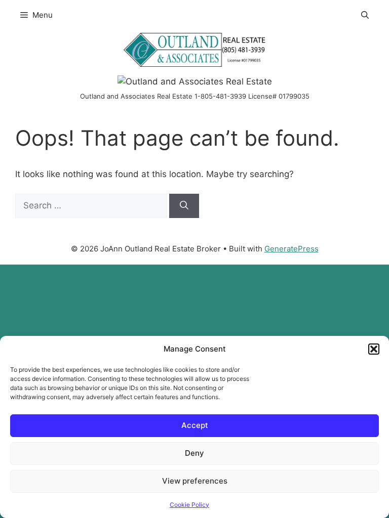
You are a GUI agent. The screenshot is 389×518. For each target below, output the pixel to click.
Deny (194, 453)
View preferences (194, 481)
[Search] (184, 206)
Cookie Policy (189, 504)
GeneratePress (291, 248)
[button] (374, 349)
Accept (194, 425)
